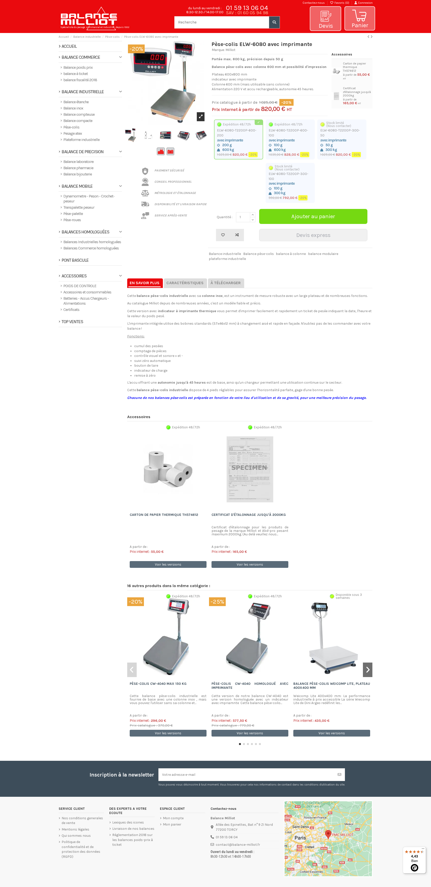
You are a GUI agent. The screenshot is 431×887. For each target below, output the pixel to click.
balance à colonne (291, 254)
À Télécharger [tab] (226, 282)
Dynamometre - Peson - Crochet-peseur (88, 198)
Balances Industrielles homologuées (92, 241)
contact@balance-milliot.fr (238, 845)
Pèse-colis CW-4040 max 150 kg (158, 684)
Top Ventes (72, 321)
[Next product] (371, 37)
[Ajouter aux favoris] (223, 235)
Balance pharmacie (78, 167)
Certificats (71, 309)
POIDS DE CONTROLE (79, 285)
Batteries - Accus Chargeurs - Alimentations (86, 301)
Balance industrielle (225, 254)
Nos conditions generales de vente (82, 820)
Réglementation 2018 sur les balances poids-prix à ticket (132, 840)
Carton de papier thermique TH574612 (354, 67)
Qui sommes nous (76, 836)
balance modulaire (323, 254)
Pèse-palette (73, 213)
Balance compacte (77, 120)
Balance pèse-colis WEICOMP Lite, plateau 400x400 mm (331, 686)
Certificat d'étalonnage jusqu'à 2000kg (357, 91)
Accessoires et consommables (87, 292)
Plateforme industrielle (81, 139)
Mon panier (172, 824)
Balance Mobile (77, 186)
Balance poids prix (78, 67)
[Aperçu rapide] (175, 508)
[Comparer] (167, 508)
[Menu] (423, 850)
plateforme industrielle (227, 259)
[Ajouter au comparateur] (237, 235)
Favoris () (342, 2)
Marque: (218, 50)
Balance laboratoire (78, 161)
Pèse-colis (71, 127)
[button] (240, 744)
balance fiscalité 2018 (80, 79)
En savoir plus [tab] (144, 282)
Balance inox (73, 108)
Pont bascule (75, 260)
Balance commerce (81, 57)
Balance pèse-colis (258, 254)
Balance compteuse (79, 114)
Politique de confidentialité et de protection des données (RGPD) (81, 849)
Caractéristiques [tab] (185, 282)
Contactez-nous (314, 2)
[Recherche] (274, 22)
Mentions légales (75, 829)
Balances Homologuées (85, 232)
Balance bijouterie (77, 174)
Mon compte (173, 818)
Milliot (230, 50)
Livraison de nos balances (133, 829)
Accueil (69, 46)
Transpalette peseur (78, 207)
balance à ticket (75, 73)
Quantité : (224, 217)
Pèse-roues (72, 219)
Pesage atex (72, 133)
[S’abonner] (339, 775)
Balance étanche (76, 101)
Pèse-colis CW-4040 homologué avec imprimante (250, 686)
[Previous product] (368, 37)
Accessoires (74, 276)
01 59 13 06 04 (247, 8)
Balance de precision (83, 151)
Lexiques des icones (128, 822)
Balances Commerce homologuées (91, 248)
